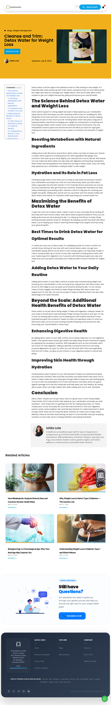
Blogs (61, 648)
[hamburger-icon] (77, 6)
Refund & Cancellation (42, 654)
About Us (87, 648)
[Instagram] (19, 691)
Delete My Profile (90, 661)
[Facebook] (9, 691)
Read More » (12, 507)
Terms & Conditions (41, 668)
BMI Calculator (64, 654)
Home (36, 648)
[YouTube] (29, 691)
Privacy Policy (39, 661)
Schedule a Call (72, 616)
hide (18, 88)
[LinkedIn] (24, 691)
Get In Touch (88, 654)
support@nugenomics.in (18, 668)
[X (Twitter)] (14, 691)
